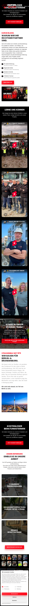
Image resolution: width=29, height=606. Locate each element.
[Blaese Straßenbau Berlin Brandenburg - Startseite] (9, 4)
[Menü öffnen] (25, 4)
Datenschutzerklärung (6, 603)
